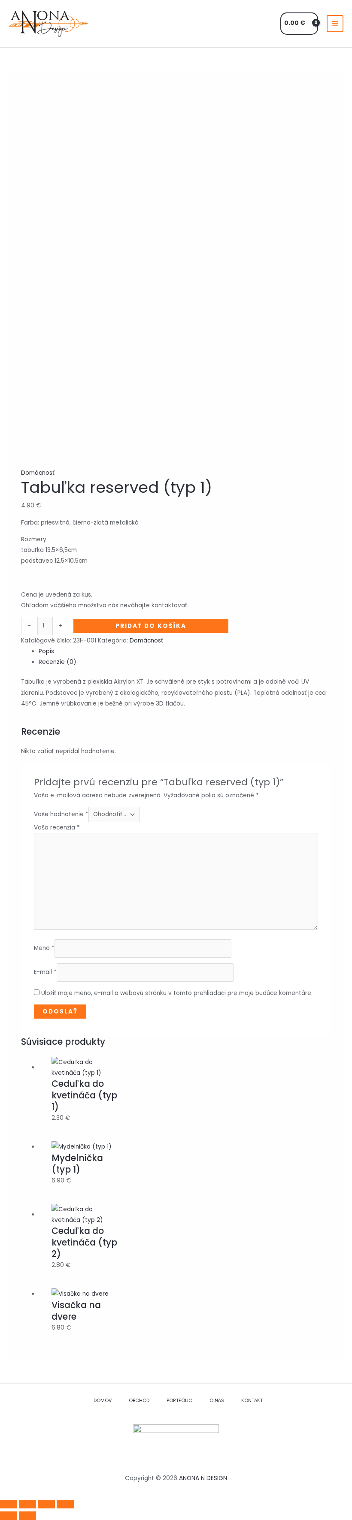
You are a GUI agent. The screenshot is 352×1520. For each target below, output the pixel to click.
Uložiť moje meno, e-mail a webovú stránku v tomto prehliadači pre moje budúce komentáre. (177, 993)
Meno (44, 948)
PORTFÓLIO (179, 1400)
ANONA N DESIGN (203, 1478)
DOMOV (103, 1400)
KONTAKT (252, 1400)
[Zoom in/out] (8, 1504)
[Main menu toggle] (335, 23)
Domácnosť (38, 473)
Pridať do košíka (150, 626)
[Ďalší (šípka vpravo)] (27, 1515)
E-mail (45, 972)
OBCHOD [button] (139, 1400)
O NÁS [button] (216, 1400)
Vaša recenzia (57, 827)
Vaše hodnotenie (61, 814)
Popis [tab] (46, 651)
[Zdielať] (46, 1504)
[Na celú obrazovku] (27, 1504)
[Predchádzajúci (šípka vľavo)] (8, 1515)
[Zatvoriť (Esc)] (65, 1504)
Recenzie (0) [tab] (57, 662)
